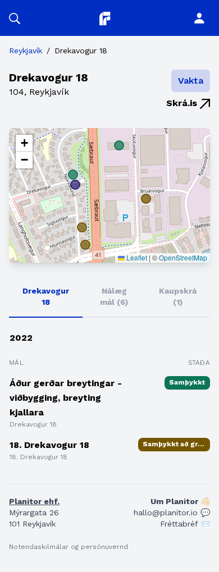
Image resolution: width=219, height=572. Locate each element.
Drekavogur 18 (45, 296)
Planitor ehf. (34, 501)
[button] (14, 18)
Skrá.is (183, 103)
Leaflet (136, 257)
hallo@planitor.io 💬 (172, 512)
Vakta (190, 80)
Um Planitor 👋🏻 (180, 501)
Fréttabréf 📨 (185, 523)
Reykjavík (25, 50)
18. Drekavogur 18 (49, 445)
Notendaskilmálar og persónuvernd (68, 547)
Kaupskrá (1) (178, 296)
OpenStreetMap (183, 257)
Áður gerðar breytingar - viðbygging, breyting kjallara (66, 398)
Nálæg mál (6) (114, 296)
